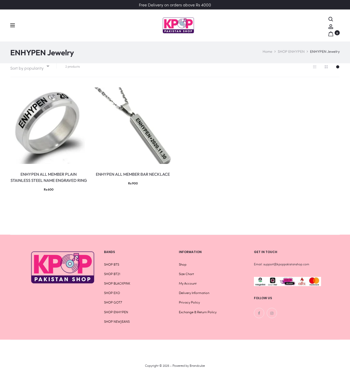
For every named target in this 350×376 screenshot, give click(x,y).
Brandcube (197, 365)
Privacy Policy (189, 302)
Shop (183, 264)
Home (267, 51)
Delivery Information (194, 292)
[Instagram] (272, 313)
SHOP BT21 (112, 273)
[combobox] (29, 66)
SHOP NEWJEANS (117, 321)
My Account (188, 283)
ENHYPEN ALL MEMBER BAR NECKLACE (133, 174)
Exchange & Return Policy (198, 312)
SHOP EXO (112, 292)
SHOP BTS (111, 264)
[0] (330, 32)
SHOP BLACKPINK (117, 283)
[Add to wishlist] (80, 93)
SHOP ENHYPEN (291, 51)
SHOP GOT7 (113, 302)
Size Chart (186, 273)
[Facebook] (259, 313)
